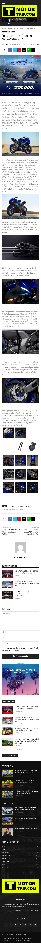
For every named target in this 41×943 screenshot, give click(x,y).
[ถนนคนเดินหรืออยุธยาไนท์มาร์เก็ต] (7, 821)
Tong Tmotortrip (11, 44)
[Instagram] (11, 925)
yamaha (13, 506)
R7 (8, 506)
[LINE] (29, 50)
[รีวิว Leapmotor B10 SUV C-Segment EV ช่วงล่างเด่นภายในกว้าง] (7, 794)
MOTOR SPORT (6, 587)
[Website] (30, 925)
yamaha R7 (21, 506)
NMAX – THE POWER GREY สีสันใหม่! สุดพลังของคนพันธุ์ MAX (11, 532)
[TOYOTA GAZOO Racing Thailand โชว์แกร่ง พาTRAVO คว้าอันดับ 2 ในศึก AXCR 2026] (7, 742)
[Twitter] (15, 50)
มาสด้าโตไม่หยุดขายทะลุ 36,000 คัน (26, 828)
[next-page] (6, 602)
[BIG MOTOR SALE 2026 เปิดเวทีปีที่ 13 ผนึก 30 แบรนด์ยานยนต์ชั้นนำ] (7, 574)
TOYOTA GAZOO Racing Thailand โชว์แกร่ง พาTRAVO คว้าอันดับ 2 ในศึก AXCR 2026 (27, 741)
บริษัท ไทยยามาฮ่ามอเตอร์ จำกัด (10, 509)
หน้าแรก (4, 29)
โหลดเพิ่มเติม (19, 749)
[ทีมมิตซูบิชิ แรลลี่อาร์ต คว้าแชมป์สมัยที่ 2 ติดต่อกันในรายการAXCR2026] (7, 731)
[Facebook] (10, 50)
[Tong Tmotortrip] (3, 45)
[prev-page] (3, 602)
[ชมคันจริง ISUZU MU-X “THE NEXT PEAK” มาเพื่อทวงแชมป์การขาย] (7, 811)
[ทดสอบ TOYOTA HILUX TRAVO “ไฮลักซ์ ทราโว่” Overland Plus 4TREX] (7, 773)
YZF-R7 (27, 506)
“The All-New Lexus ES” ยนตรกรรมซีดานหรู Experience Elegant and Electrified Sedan (26, 594)
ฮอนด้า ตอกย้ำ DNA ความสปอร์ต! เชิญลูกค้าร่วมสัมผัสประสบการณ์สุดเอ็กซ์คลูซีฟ (27, 583)
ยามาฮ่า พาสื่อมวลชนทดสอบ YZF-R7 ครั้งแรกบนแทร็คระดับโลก (31, 532)
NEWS (12, 31)
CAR (4, 598)
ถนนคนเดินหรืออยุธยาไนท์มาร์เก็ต (25, 818)
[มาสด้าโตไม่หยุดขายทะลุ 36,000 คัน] (7, 831)
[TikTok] (20, 925)
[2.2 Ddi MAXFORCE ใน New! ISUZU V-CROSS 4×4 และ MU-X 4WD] (7, 784)
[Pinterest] (19, 50)
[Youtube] (35, 925)
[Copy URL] (33, 50)
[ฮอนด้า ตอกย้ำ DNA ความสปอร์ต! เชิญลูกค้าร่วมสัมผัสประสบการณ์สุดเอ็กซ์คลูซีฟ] (7, 584)
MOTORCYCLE (12, 29)
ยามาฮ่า (22, 509)
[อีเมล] (24, 50)
